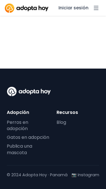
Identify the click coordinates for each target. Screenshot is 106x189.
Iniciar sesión (73, 8)
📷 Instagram (85, 175)
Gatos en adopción (28, 137)
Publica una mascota (19, 149)
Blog (61, 122)
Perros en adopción (17, 125)
